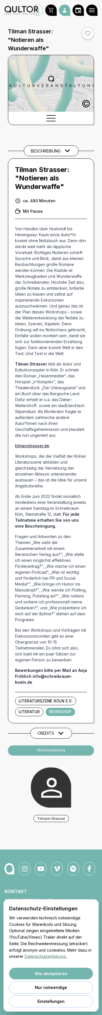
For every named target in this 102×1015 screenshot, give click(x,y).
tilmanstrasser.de (32, 445)
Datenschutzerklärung (46, 956)
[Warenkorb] (51, 10)
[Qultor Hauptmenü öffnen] (91, 10)
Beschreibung (46, 151)
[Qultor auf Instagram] (24, 869)
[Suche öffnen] (37, 10)
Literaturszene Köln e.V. (46, 701)
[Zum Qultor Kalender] (78, 10)
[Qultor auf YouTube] (40, 869)
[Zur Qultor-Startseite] (9, 868)
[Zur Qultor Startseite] (18, 10)
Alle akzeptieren (51, 973)
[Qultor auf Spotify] (73, 869)
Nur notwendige (51, 987)
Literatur (29, 711)
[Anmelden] (64, 10)
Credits (45, 733)
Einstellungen (51, 1001)
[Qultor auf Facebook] (89, 869)
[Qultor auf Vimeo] (57, 869)
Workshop (60, 711)
